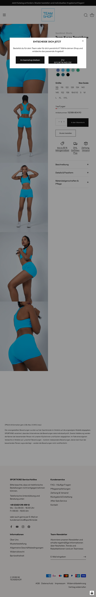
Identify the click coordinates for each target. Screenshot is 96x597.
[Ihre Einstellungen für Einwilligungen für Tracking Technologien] (92, 593)
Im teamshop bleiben (30, 60)
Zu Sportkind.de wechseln (63, 61)
